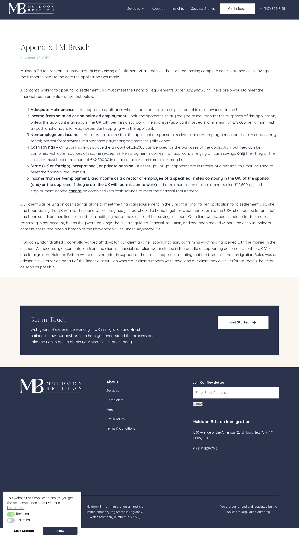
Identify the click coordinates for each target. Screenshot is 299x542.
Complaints (114, 400)
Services (133, 9)
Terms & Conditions (120, 428)
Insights (178, 9)
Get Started (239, 322)
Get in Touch (115, 419)
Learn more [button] (15, 508)
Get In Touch (237, 9)
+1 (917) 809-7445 (272, 9)
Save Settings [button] (24, 531)
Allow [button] (60, 531)
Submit (197, 403)
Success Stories (203, 9)
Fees (109, 409)
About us (158, 9)
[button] (11, 514)
